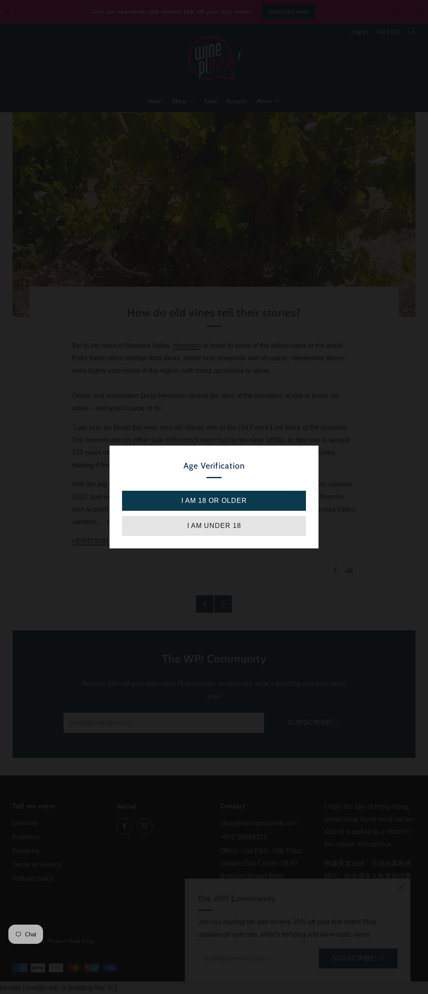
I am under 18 (214, 525)
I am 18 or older (214, 500)
